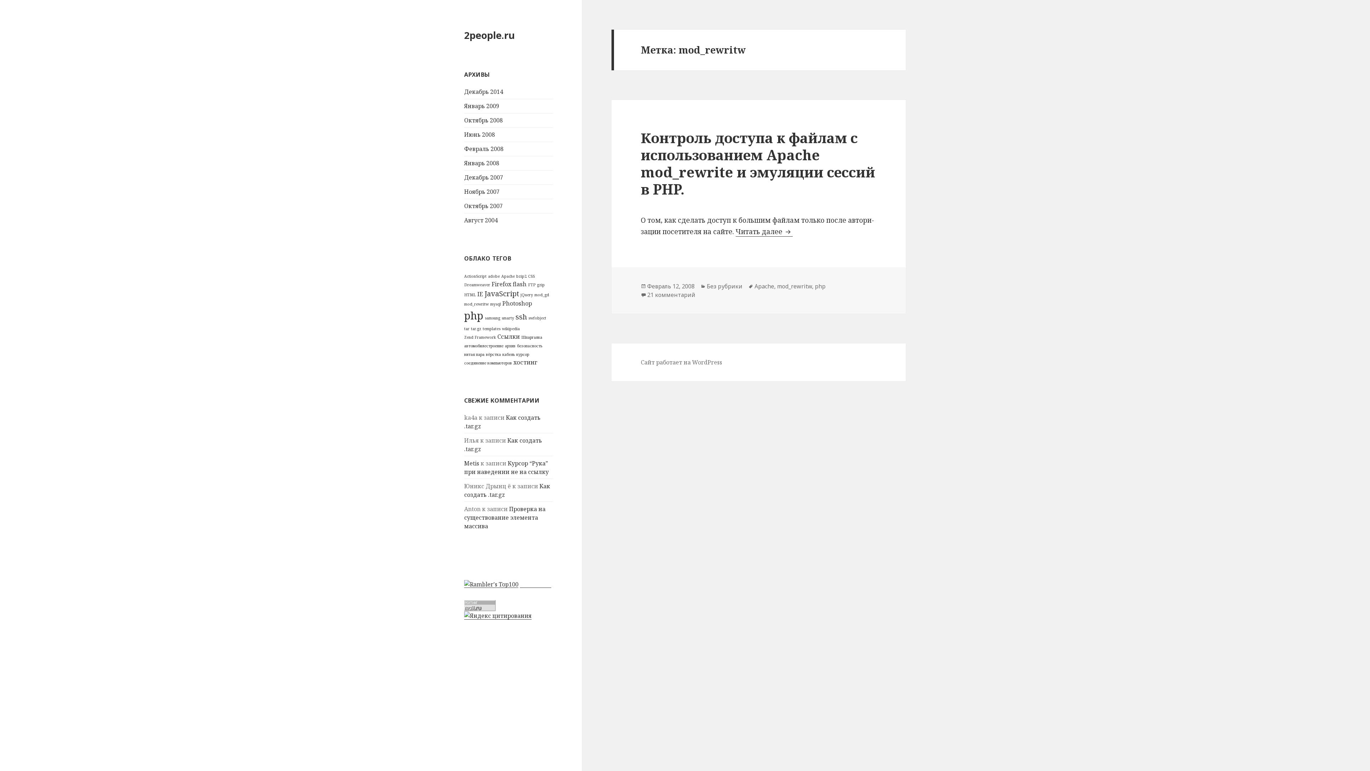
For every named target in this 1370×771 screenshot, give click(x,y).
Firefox (501, 284)
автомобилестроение (483, 345)
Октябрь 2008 (483, 120)
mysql (495, 304)
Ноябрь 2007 (481, 192)
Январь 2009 (481, 106)
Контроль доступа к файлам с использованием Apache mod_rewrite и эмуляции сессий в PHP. (758, 163)
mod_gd (541, 294)
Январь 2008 (481, 163)
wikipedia (511, 328)
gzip (541, 284)
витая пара (474, 354)
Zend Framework (480, 337)
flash (520, 284)
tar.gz (476, 328)
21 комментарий (671, 295)
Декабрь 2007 (483, 177)
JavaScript (501, 293)
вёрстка (493, 354)
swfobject (537, 318)
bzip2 (521, 276)
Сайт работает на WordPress (681, 362)
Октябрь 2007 (483, 206)
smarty (508, 318)
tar (467, 328)
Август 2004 (481, 220)
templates (492, 328)
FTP (532, 284)
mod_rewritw (476, 304)
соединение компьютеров (488, 363)
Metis (471, 463)
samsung (492, 318)
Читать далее (764, 231)
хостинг (525, 362)
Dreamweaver (477, 284)
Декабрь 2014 (483, 92)
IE (480, 294)
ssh (521, 317)
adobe (494, 276)
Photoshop (517, 303)
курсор (522, 354)
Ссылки (508, 337)
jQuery (527, 294)
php (473, 315)
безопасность (529, 345)
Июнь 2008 (479, 134)
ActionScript (475, 276)
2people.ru (489, 35)
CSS (531, 276)
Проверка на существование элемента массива (505, 517)
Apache (508, 276)
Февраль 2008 (483, 149)
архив (510, 345)
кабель (508, 354)
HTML (470, 294)
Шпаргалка (531, 337)
